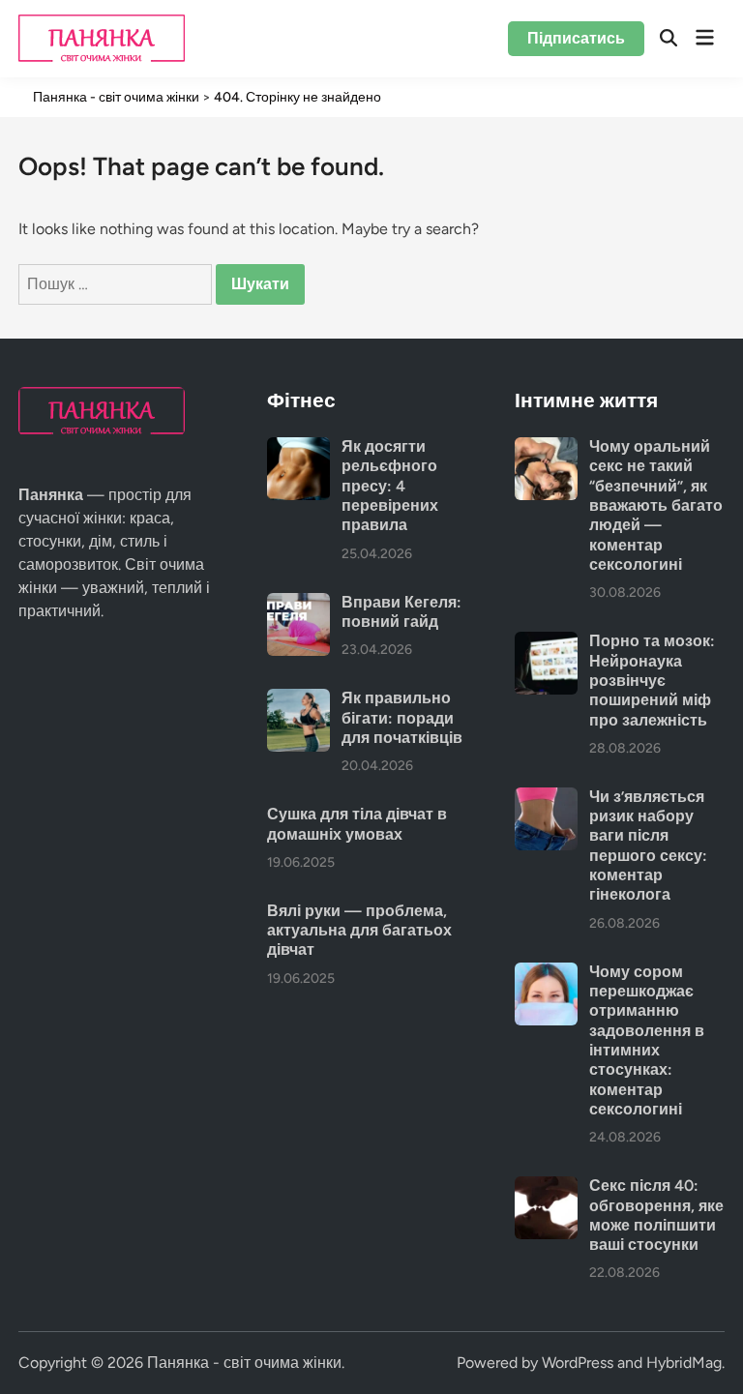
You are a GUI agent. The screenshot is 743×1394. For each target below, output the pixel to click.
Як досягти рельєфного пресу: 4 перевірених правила (390, 485)
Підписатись (576, 38)
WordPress (577, 1362)
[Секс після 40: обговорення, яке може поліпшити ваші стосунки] (546, 1187)
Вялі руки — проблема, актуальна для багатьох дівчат (359, 931)
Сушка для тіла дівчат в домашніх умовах (357, 824)
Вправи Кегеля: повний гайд (401, 612)
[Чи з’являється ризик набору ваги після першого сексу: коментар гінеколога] (546, 798)
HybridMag (684, 1362)
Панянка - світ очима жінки (244, 1362)
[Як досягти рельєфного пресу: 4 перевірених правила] (298, 448)
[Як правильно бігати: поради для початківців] (298, 700)
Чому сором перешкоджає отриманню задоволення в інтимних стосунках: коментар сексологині (646, 1040)
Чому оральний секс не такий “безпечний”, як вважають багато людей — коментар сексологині (656, 505)
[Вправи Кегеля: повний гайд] (298, 604)
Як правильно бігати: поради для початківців (402, 718)
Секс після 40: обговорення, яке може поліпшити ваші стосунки (656, 1215)
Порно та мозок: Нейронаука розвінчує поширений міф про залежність (652, 680)
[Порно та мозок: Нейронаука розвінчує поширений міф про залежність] (546, 643)
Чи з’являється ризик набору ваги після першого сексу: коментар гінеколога (648, 846)
